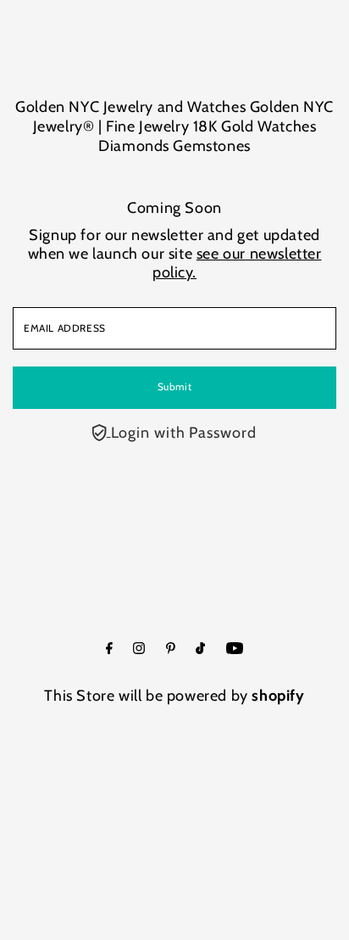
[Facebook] (109, 649)
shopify (278, 695)
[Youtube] (234, 649)
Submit (175, 387)
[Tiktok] (200, 649)
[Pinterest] (171, 649)
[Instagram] (139, 649)
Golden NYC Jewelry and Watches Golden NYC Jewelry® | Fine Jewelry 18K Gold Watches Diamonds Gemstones (174, 126)
